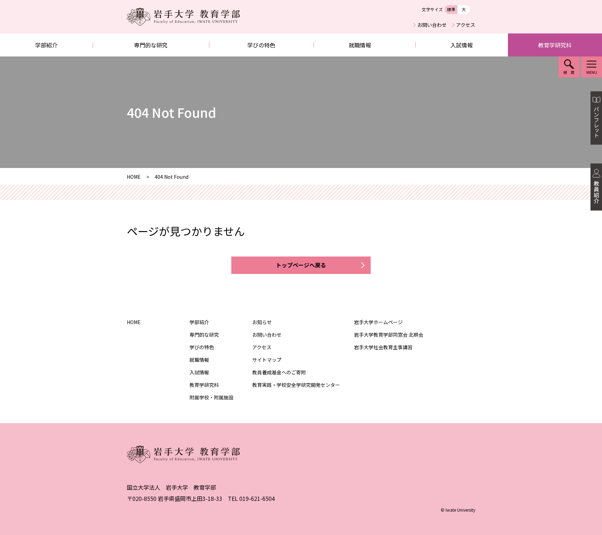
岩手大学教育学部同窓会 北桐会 (388, 334)
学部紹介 (46, 45)
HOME (134, 322)
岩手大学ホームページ (378, 322)
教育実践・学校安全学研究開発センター (296, 384)
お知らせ (262, 322)
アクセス (465, 24)
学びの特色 (261, 45)
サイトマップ (266, 359)
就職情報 (360, 45)
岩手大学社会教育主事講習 (383, 347)
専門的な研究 (151, 45)
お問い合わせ (432, 24)
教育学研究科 (555, 45)
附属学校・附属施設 (211, 397)
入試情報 (461, 45)
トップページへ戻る (301, 265)
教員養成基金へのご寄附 (279, 372)
